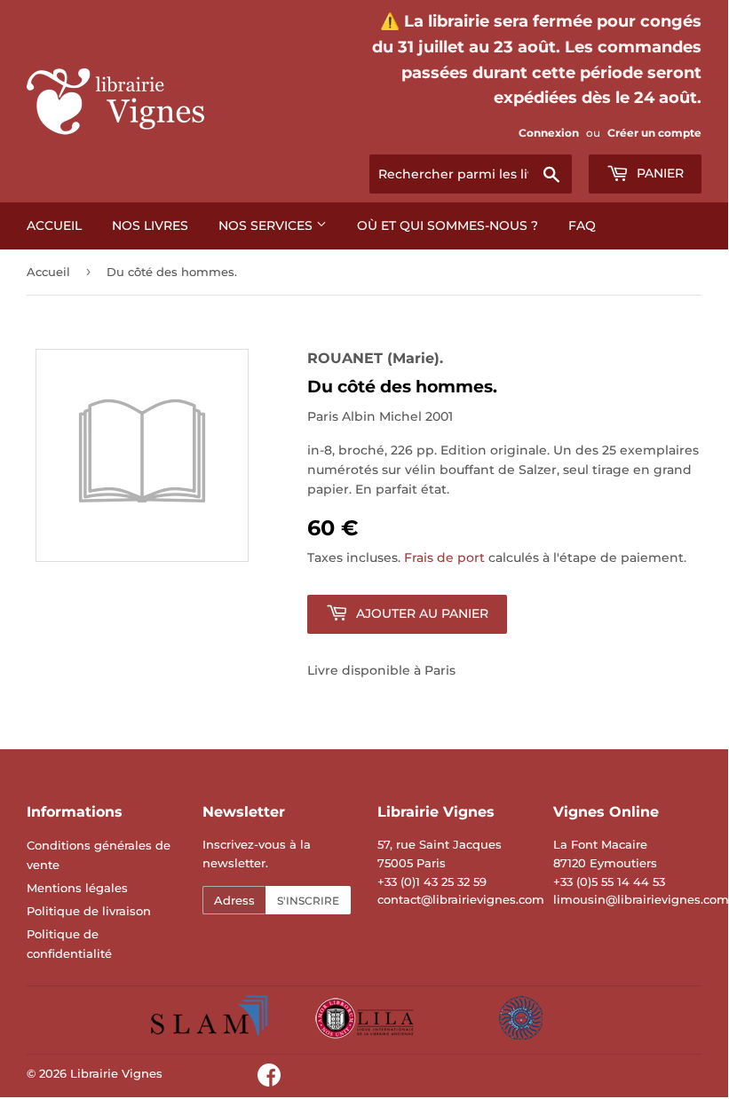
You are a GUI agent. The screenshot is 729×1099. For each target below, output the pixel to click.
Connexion (549, 132)
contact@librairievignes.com (460, 899)
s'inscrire (308, 900)
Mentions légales (77, 888)
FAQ (582, 225)
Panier (658, 173)
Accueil (54, 225)
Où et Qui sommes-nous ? (447, 225)
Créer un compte (654, 132)
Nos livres (150, 225)
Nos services (267, 225)
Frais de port (444, 557)
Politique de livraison (89, 911)
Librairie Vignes (116, 1073)
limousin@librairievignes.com (641, 899)
